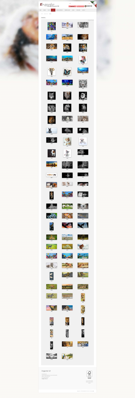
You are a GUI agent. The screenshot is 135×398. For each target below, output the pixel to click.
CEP (88, 6)
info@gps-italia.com (45, 378)
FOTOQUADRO (80, 6)
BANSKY (72, 6)
